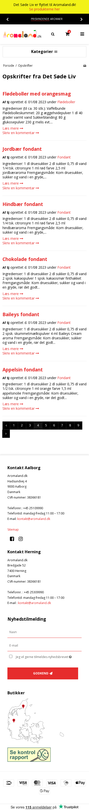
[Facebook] (14, 538)
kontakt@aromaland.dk (33, 519)
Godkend (40, 673)
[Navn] (44, 632)
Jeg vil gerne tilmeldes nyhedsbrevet (45, 656)
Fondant (64, 157)
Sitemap (13, 529)
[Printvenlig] (85, 65)
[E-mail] (44, 645)
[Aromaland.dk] (22, 34)
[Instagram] (22, 538)
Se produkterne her (44, 9)
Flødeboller (66, 102)
